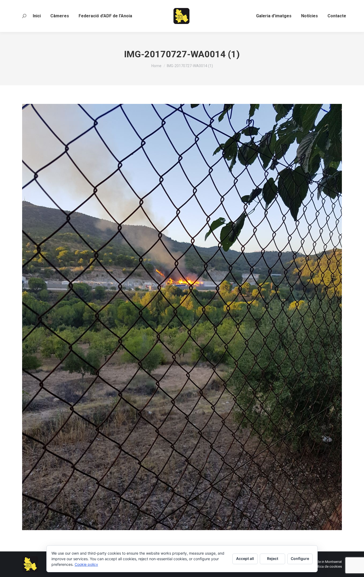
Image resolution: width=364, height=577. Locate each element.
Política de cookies (327, 566)
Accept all (245, 558)
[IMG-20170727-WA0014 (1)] (182, 317)
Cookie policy (86, 564)
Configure (300, 558)
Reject (272, 558)
